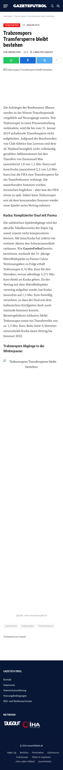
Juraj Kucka (11, 626)
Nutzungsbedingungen (15, 695)
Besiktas (24, 752)
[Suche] (58, 6)
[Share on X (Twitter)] (44, 60)
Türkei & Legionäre (41, 757)
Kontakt (7, 679)
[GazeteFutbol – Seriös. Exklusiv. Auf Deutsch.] (30, 6)
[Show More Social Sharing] (56, 60)
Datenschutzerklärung (14, 690)
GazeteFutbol (44, 761)
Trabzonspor (12, 25)
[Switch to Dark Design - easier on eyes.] (52, 5)
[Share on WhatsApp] (11, 60)
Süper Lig (11, 752)
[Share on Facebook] (28, 60)
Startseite (7, 16)
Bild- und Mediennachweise (17, 701)
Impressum (9, 684)
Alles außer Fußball (25, 761)
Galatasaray (53, 752)
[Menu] (5, 6)
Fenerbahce (38, 752)
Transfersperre (45, 626)
